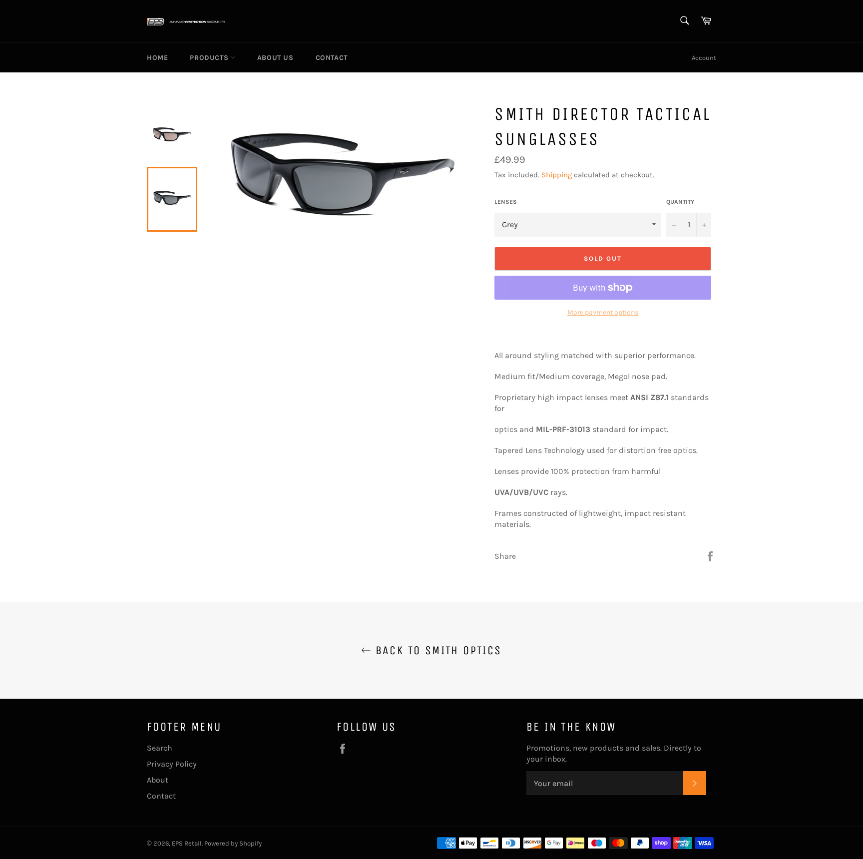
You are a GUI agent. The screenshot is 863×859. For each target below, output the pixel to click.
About (157, 780)
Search (159, 748)
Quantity (680, 201)
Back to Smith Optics (436, 650)
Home (157, 57)
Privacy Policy (172, 764)
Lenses (505, 201)
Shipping (556, 174)
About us (275, 57)
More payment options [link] (602, 312)
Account (704, 57)
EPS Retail (187, 843)
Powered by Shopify (233, 843)
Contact (332, 57)
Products (210, 57)
